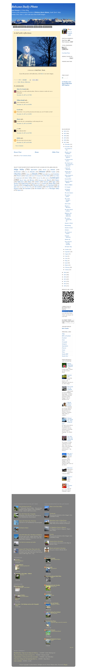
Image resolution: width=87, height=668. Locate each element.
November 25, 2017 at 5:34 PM (24, 114)
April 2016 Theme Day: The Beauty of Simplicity (30, 534)
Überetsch (36, 185)
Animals (52, 169)
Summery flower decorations (56, 541)
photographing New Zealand (53, 612)
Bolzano (42, 172)
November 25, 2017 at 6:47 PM (24, 133)
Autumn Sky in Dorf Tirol (68, 172)
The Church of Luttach (68, 233)
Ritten (29, 182)
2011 (65, 283)
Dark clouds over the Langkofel (70, 388)
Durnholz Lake (69, 375)
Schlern (37, 182)
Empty (52, 577)
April (66, 263)
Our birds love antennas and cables (27, 542)
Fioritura (22, 574)
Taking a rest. (54, 586)
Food (33, 175)
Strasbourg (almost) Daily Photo (53, 576)
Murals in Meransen (67, 206)
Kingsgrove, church (55, 604)
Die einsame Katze (24, 596)
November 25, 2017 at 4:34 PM (24, 104)
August (67, 254)
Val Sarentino (27, 188)
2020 (65, 135)
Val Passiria (49, 187)
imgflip (16, 605)
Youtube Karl (65, 356)
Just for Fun (39, 178)
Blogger (65, 664)
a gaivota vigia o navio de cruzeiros (59, 622)
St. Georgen (67, 187)
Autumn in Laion (69, 227)
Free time (46, 175)
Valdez (52, 640)
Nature (57, 180)
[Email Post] (30, 79)
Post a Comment (19, 145)
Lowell (18, 109)
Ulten (44, 185)
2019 (65, 138)
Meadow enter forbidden (68, 153)
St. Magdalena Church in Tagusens (58, 527)
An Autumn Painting (67, 190)
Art (26, 171)
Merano (22, 82)
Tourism (16, 185)
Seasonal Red (68, 179)
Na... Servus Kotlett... (20, 595)
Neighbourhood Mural (56, 631)
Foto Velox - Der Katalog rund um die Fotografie (27, 604)
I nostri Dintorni (19, 564)
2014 (65, 277)
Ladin (46, 178)
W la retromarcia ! (19, 560)
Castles (53, 172)
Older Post (55, 152)
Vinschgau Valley (54, 188)
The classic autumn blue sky (68, 220)
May (66, 260)
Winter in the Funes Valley (56, 506)
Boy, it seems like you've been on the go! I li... (24, 654)
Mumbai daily (49, 567)
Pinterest (64, 348)
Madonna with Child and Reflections (68, 215)
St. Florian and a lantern (69, 160)
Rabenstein (69, 468)
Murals (49, 180)
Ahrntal (44, 169)
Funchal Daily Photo (51, 621)
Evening (52, 534)
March (66, 265)
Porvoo (52, 595)
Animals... (67, 230)
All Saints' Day (68, 246)
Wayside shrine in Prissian (69, 404)
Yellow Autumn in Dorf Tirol (69, 176)
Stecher (38, 183)
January (67, 269)
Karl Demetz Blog (19, 586)
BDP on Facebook (47, 26)
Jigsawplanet (65, 346)
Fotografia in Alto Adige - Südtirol (23, 573)
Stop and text (54, 568)
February (67, 267)
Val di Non (29, 186)
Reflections (27, 82)
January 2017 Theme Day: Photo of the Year (29, 549)
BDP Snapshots (65, 85)
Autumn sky (67, 239)
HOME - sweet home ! (25, 587)
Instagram (64, 344)
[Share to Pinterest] (37, 80)
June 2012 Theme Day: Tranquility (27, 514)
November (67, 146)
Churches (17, 174)
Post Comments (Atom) (25, 155)
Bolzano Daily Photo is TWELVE (70, 365)
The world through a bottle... (67, 200)
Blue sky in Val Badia (69, 454)
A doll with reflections (68, 168)
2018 (65, 140)
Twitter (63, 350)
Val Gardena (38, 187)
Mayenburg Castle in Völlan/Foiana (58, 520)
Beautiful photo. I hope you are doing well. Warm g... (26, 652)
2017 (65, 142)
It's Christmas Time (69, 485)
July (66, 256)
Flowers (19, 175)
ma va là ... (18, 559)
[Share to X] (35, 80)
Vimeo (63, 352)
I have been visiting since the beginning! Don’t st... (26, 659)
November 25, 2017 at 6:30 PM (24, 123)
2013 (65, 279)
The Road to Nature (23, 527)
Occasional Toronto (50, 630)
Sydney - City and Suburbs (52, 603)
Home (15, 26)
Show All (71, 647)
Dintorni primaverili (24, 565)
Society (16, 183)
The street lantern (69, 192)
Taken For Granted (21, 89)
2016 (65, 272)
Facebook (64, 338)
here (42, 73)
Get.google (64, 342)
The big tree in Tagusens (68, 156)
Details (34, 174)
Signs (53, 182)
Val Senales (38, 188)
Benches (32, 172)
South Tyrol (30, 26)
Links (40, 26)
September (67, 251)
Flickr (63, 340)
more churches (54, 613)
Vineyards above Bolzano (68, 182)
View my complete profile (70, 33)
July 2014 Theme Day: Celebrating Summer (70, 438)
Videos (46, 188)
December (67, 144)
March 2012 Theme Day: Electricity (27, 521)
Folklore (27, 175)
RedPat (18, 138)
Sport (33, 183)
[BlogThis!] (34, 80)
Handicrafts (19, 178)
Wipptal (19, 190)
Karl (70, 29)
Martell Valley (23, 180)
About (35, 26)
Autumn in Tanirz (69, 223)
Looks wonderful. (18, 660)
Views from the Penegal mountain (68, 243)
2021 (65, 133)
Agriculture (34, 169)
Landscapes (54, 178)
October (67, 249)
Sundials (44, 183)
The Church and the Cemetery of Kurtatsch (69, 164)
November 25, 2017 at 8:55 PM (24, 142)
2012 (65, 281)
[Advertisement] (37, 161)
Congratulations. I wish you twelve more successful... (26, 656)
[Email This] (32, 80)
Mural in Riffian (68, 184)
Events (49, 174)
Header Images (22, 26)
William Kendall (21, 100)
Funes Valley (56, 175)
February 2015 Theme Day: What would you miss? (67, 420)
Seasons (46, 182)
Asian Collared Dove (55, 559)
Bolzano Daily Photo (25, 6)
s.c (17, 128)
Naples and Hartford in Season (53, 639)
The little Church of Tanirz (69, 210)
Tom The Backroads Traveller (53, 585)
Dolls (19, 82)
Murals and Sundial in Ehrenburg (57, 548)
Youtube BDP (65, 354)
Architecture (17, 172)
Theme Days (52, 183)
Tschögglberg (26, 185)
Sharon (18, 119)
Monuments (41, 180)
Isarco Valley (28, 178)
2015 (65, 274)
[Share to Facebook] (36, 80)
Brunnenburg (68, 225)
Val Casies (22, 186)
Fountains (39, 175)
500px (63, 334)
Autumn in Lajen (69, 477)
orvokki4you (49, 594)
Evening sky (52, 513)
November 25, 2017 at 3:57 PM (24, 95)
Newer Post (17, 152)
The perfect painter (67, 195)
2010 (65, 285)
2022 (65, 131)
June (66, 258)
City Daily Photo (66, 53)
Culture (27, 174)
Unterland (51, 185)
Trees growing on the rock (25, 506)
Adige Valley (19, 169)
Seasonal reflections (68, 236)
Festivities (56, 174)
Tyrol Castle (67, 203)
